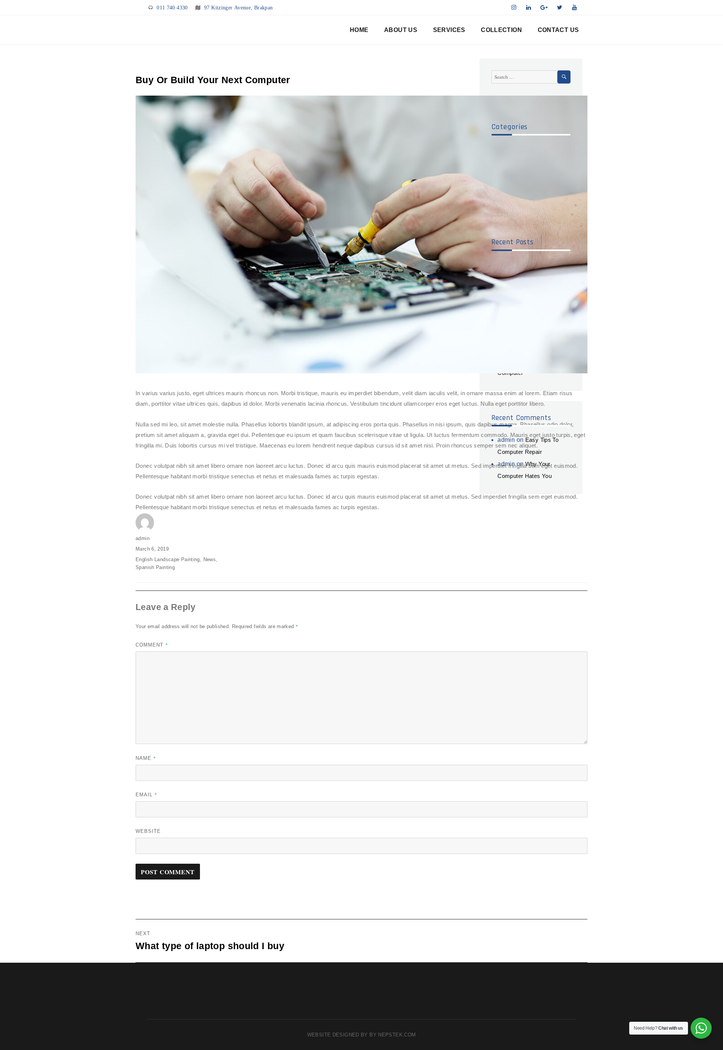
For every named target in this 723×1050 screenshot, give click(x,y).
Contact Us (558, 30)
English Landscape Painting (168, 559)
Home (359, 30)
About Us (400, 30)
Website (148, 831)
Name (146, 758)
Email (146, 794)
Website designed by (338, 1035)
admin (142, 538)
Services (449, 30)
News (209, 559)
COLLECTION (501, 30)
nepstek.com (397, 1035)
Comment (152, 644)
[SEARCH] (563, 77)
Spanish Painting (155, 567)
